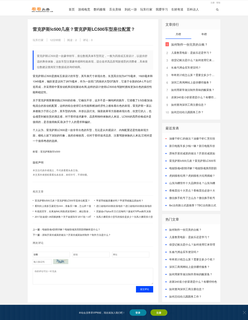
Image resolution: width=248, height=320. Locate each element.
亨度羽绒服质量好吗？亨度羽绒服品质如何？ (119, 200)
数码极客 (100, 9)
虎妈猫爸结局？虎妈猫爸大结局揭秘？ (192, 175)
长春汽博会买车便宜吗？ (186, 67)
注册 (213, 2)
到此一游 (131, 9)
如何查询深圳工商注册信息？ (188, 105)
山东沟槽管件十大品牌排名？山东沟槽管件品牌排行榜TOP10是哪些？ (190, 185)
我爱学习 (162, 9)
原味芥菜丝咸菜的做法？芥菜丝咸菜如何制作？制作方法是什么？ (76, 234)
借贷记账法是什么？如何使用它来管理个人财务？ (193, 60)
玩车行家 (146, 9)
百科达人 (193, 9)
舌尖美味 (115, 9)
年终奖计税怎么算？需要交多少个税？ (193, 75)
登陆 (218, 2)
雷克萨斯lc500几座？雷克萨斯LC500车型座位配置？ (62, 200)
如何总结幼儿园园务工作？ (187, 112)
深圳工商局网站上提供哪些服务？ (191, 82)
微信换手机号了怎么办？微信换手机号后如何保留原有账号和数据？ (190, 200)
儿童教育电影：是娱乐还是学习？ (191, 53)
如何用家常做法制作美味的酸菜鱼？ (192, 90)
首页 (72, 9)
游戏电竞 (84, 9)
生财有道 (177, 9)
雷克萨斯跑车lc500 (50, 151)
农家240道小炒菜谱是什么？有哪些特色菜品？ (193, 97)
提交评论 (144, 289)
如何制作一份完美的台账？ (189, 44)
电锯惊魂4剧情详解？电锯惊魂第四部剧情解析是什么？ (71, 229)
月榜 (178, 34)
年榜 (204, 34)
